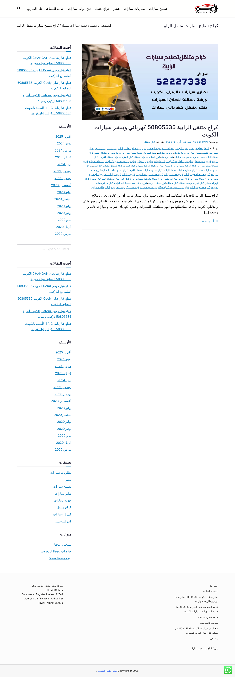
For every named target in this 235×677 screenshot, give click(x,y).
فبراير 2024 (63, 157)
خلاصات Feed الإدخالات (56, 551)
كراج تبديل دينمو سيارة (124, 161)
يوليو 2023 (64, 192)
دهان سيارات (198, 156)
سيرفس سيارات (182, 156)
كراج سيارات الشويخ (110, 174)
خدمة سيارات (62, 500)
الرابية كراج (137, 148)
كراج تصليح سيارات (166, 165)
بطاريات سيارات (134, 8)
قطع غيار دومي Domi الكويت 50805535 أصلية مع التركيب (44, 73)
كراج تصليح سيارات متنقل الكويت (146, 170)
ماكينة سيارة (98, 187)
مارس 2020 (63, 233)
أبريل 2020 (63, 227)
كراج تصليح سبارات (186, 165)
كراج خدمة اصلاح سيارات (197, 174)
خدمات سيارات (165, 152)
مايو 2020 (64, 220)
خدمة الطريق (150, 152)
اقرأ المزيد (211, 221)
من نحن (214, 638)
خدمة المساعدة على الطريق (45, 8)
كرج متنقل (134, 187)
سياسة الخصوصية (209, 622)
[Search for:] (44, 249)
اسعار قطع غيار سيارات (197, 148)
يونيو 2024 (64, 143)
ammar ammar (201, 141)
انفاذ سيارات (124, 148)
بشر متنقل (111, 148)
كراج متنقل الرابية (157, 182)
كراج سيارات (128, 174)
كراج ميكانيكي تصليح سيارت (154, 187)
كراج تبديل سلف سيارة (101, 161)
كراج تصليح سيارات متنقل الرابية (180, 170)
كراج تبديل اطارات (183, 161)
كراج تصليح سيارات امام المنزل (139, 165)
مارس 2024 (63, 150)
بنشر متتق (100, 148)
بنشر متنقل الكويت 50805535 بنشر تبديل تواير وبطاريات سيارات (196, 599)
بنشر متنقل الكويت (107, 670)
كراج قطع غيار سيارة (100, 178)
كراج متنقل (102, 8)
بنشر (117, 8)
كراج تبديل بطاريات (164, 161)
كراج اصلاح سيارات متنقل (147, 156)
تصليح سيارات (158, 8)
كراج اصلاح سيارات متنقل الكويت (116, 156)
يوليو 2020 (64, 206)
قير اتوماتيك (167, 156)
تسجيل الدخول (61, 544)
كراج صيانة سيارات (200, 178)
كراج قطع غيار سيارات (123, 178)
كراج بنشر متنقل (202, 161)
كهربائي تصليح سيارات (116, 187)
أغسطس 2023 (61, 185)
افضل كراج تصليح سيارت (157, 148)
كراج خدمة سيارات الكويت (149, 174)
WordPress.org (60, 558)
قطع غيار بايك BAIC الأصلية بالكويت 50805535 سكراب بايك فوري (48, 110)
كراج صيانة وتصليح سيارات (149, 178)
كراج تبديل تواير (145, 161)
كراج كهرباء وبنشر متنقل (191, 182)
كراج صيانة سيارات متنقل (177, 178)
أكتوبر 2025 (63, 136)
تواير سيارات (63, 493)
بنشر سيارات (196, 648)
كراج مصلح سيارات (200, 187)
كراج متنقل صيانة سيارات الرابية (130, 182)
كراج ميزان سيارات (179, 187)
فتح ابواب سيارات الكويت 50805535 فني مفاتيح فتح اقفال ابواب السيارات (196, 630)
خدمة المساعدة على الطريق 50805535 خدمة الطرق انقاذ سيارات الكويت (197, 609)
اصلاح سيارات (177, 148)
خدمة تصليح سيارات (132, 152)
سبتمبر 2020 (62, 199)
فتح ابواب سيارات (79, 8)
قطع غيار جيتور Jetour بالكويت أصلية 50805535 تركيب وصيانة (47, 98)
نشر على (178, 141)
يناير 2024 (64, 164)
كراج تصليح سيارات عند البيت (107, 165)
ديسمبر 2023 (62, 171)
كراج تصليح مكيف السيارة (115, 170)
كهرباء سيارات (62, 514)
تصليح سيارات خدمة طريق (187, 152)
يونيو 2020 (64, 213)
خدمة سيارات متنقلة (111, 152)
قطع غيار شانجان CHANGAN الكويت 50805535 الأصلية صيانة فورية (47, 60)
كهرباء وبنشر (63, 521)
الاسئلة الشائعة (210, 591)
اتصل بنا (214, 585)
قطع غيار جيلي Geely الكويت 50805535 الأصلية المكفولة (44, 85)
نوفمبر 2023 (63, 178)
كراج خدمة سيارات (173, 174)
